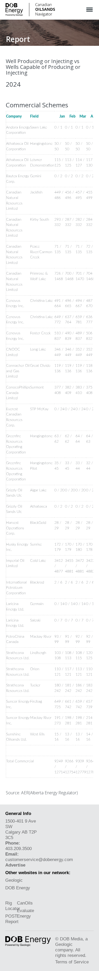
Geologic (14, 880)
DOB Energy (17, 887)
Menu (89, 7)
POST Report (11, 918)
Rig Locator (12, 905)
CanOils (25, 903)
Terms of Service (72, 961)
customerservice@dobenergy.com (39, 859)
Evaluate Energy (25, 913)
